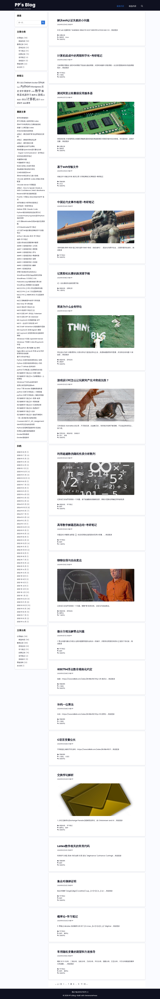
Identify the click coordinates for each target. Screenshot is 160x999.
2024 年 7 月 (21, 514)
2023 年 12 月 (22, 527)
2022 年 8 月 (21, 556)
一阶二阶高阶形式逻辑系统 (27, 418)
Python (26, 86)
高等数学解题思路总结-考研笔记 (77, 525)
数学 (60, 506)
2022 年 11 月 (21, 546)
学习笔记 (62, 73)
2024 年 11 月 (21, 504)
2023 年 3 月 (21, 540)
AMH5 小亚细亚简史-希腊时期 (28, 255)
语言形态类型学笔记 (24, 156)
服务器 (61, 37)
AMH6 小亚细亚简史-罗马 (26, 252)
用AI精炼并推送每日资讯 (26, 169)
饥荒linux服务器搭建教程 (26, 431)
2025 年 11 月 (21, 475)
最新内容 (120, 6)
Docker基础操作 (23, 437)
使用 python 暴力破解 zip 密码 (28, 348)
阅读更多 (114, 30)
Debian (27, 82)
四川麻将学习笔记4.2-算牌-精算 (29, 373)
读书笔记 (22, 57)
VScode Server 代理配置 (26, 185)
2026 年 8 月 (21, 452)
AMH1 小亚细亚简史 (24, 268)
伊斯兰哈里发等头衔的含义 (27, 272)
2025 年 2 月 (21, 501)
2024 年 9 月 (21, 511)
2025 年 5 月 (21, 491)
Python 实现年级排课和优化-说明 (29, 360)
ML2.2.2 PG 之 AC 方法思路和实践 (29, 291)
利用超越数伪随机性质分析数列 (76, 454)
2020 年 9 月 (21, 608)
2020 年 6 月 (21, 618)
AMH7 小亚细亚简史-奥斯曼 (27, 249)
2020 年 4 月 (21, 622)
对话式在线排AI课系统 (25, 131)
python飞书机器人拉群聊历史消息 (29, 370)
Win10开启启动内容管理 (26, 424)
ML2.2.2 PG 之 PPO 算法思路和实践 (30, 288)
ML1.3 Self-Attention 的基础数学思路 (31, 326)
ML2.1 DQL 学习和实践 (25, 304)
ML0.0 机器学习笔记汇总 (26, 310)
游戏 (65, 435)
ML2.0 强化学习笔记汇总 (26, 307)
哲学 (22, 91)
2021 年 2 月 (21, 592)
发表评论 (62, 39)
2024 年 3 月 (21, 517)
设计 (60, 435)
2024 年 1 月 (21, 524)
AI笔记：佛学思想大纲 (25, 143)
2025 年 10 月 (22, 478)
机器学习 (26, 94)
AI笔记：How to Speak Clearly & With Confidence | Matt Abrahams (31, 189)
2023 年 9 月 (21, 533)
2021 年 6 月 (21, 582)
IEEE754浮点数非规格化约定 (74, 669)
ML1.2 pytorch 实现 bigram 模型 (29, 330)
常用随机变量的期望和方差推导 (76, 952)
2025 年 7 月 (21, 485)
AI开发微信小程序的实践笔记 (27, 202)
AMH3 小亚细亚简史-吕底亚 (27, 262)
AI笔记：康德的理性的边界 (26, 140)
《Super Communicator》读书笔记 (30, 153)
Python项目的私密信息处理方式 (29, 212)
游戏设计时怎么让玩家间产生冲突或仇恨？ (83, 380)
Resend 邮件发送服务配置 (27, 193)
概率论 (61, 613)
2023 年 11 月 (21, 530)
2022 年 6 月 (21, 563)
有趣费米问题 (22, 159)
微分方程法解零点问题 (70, 631)
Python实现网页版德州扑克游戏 (29, 428)
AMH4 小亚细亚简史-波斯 (26, 259)
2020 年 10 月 (22, 605)
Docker (35, 82)
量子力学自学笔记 (23, 357)
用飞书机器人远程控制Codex (28, 121)
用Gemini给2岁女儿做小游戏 (27, 176)
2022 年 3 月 (21, 573)
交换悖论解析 (65, 775)
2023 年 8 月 (21, 537)
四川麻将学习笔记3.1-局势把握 (28, 401)
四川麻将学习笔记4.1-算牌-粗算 (28, 398)
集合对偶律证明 (66, 881)
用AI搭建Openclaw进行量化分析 (29, 149)
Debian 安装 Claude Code (27, 209)
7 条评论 (62, 615)
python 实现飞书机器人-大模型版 (29, 392)
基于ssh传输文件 (67, 167)
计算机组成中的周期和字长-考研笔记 (79, 56)
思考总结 (69, 360)
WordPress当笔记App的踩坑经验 (29, 275)
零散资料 (62, 182)
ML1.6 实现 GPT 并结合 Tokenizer (29, 313)
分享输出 (20, 38)
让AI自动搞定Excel (23, 172)
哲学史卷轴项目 (22, 118)
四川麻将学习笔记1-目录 (26, 411)
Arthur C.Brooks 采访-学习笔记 (28, 236)
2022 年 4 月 (21, 569)
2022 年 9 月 (21, 553)
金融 (24, 103)
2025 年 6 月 (21, 488)
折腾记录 (62, 35)
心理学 (33, 91)
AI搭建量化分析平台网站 (26, 146)
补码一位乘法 (65, 704)
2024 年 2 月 (21, 520)
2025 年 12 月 (22, 471)
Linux (67, 37)
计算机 (61, 75)
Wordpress (36, 86)
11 (79, 984)
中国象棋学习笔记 (23, 162)
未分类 (19, 67)
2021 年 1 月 (21, 595)
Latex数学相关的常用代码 (73, 846)
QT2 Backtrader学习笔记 (26, 227)
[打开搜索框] (142, 6)
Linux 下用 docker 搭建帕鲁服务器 (29, 388)
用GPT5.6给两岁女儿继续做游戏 (29, 124)
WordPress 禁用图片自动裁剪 (28, 285)
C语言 (67, 757)
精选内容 (132, 6)
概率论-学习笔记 (67, 916)
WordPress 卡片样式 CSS (26, 278)
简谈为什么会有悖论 (69, 307)
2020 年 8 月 (21, 612)
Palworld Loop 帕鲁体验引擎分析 (29, 282)
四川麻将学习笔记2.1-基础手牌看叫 (29, 414)
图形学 (27, 91)
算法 (24, 99)
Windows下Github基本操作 (27, 382)
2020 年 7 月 (21, 615)
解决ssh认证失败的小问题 (73, 20)
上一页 (58, 984)
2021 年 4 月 (21, 586)
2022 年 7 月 (21, 560)
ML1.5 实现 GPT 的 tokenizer (27, 317)
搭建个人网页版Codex (25, 127)
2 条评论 (62, 290)
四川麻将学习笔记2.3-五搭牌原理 (29, 405)
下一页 (84, 984)
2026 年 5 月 (21, 458)
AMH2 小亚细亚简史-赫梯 (26, 265)
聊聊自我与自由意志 (69, 560)
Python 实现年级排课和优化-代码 (29, 363)
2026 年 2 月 (21, 465)
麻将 (28, 103)
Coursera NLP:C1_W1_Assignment (30, 421)
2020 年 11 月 (21, 602)
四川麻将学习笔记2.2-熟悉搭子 (28, 408)
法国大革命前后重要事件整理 (27, 242)
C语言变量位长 (66, 740)
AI (18, 82)
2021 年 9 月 (21, 576)
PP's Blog (25, 5)
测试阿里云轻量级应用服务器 (75, 93)
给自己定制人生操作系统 (26, 166)
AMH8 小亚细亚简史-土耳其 (27, 246)
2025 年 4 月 (21, 494)
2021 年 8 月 (21, 579)
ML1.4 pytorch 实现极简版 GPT (28, 320)
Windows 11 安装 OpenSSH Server (30, 339)
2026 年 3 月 (21, 462)
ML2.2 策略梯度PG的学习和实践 (28, 300)
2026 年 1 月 (21, 468)
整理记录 (20, 44)
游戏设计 (77, 433)
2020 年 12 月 (22, 599)
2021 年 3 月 (21, 589)
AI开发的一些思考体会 (25, 206)
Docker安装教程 (23, 434)
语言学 (42, 100)
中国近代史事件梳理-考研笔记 (75, 202)
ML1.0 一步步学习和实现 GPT (27, 323)
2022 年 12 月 (22, 543)
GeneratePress (91, 995)
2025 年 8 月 (21, 481)
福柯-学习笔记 (22, 239)
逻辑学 (61, 362)
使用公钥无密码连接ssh (25, 385)
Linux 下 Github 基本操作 (26, 366)
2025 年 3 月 (21, 498)
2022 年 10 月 (22, 550)
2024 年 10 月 (22, 507)
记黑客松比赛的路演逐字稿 (73, 273)
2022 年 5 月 (21, 566)
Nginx (18, 87)
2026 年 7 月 (21, 455)
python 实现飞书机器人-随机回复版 (30, 395)
